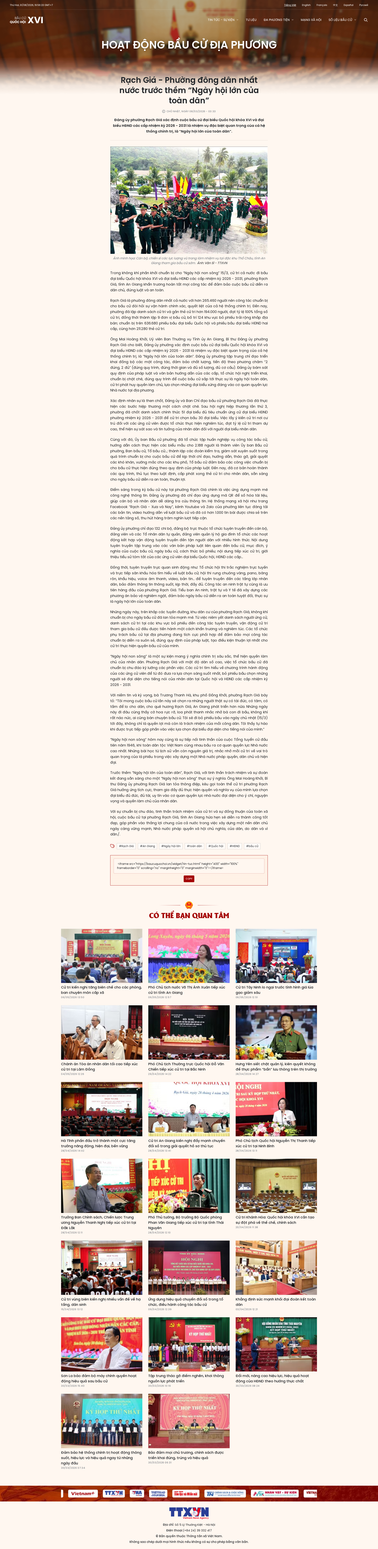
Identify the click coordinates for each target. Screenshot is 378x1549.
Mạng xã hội (311, 20)
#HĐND (235, 846)
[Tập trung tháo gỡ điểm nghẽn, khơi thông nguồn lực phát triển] (189, 1344)
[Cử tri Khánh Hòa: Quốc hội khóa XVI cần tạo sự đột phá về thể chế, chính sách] (276, 1186)
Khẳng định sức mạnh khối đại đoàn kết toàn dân (276, 1302)
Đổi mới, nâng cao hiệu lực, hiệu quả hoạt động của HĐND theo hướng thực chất (272, 1378)
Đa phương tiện (277, 20)
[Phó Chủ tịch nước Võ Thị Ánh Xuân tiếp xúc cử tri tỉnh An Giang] (189, 956)
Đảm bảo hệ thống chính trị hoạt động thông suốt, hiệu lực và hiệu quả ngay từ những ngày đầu (101, 1458)
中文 (335, 5)
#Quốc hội (215, 846)
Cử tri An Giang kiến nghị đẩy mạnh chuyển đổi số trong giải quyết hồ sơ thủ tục (186, 1143)
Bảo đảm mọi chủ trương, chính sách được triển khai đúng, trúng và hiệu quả (186, 1455)
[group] (70, 1494)
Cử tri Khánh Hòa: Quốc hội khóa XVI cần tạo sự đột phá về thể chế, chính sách (275, 1220)
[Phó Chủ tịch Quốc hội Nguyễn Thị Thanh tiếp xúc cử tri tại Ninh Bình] (276, 1109)
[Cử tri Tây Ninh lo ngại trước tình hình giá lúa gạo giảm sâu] (276, 956)
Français (322, 5)
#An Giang (147, 846)
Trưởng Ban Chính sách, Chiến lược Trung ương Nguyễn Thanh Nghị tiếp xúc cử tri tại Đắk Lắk (98, 1222)
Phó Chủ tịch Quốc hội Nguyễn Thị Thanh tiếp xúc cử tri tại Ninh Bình (276, 1143)
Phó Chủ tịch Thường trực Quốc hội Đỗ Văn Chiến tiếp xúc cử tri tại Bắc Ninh (186, 1066)
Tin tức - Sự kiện (221, 20)
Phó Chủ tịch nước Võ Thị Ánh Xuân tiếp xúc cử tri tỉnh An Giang (186, 990)
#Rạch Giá (126, 846)
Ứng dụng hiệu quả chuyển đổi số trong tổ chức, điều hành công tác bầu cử (185, 1302)
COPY (189, 878)
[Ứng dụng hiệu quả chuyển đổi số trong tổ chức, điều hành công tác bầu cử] (189, 1268)
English (306, 5)
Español (348, 5)
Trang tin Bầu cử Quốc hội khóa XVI (27, 20)
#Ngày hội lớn (171, 846)
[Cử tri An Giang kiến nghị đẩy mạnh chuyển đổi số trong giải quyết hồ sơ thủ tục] (189, 1109)
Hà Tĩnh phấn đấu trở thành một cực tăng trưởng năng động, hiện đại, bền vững (98, 1143)
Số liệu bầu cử (340, 20)
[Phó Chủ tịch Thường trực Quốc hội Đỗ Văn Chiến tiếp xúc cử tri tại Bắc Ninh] (189, 1032)
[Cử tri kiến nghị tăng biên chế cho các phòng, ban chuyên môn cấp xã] (101, 956)
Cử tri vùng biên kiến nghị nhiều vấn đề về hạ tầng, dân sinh (101, 1302)
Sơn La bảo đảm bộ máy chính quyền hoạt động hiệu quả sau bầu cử (99, 1378)
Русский (363, 5)
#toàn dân (194, 846)
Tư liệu (251, 20)
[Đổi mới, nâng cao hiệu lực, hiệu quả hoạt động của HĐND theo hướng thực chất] (276, 1344)
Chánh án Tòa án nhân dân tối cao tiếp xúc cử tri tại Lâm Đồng (99, 1066)
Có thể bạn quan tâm (189, 915)
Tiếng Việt (290, 5)
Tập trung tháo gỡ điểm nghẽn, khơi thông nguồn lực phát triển (186, 1378)
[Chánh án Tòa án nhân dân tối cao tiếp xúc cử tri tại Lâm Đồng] (101, 1032)
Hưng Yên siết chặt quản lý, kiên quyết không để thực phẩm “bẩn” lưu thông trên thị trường (276, 1066)
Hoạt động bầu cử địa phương (189, 44)
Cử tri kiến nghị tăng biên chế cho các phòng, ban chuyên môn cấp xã (101, 990)
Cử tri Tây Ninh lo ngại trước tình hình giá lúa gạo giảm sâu (274, 990)
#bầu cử (252, 846)
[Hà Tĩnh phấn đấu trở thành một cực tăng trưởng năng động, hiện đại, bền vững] (101, 1109)
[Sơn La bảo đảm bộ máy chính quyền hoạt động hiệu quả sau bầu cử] (101, 1344)
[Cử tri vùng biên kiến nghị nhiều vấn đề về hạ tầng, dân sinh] (101, 1268)
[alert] (189, 866)
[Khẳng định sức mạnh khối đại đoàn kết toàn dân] (276, 1268)
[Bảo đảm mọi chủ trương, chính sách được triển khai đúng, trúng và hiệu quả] (189, 1421)
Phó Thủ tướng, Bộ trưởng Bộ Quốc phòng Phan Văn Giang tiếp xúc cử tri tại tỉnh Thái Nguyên (186, 1222)
